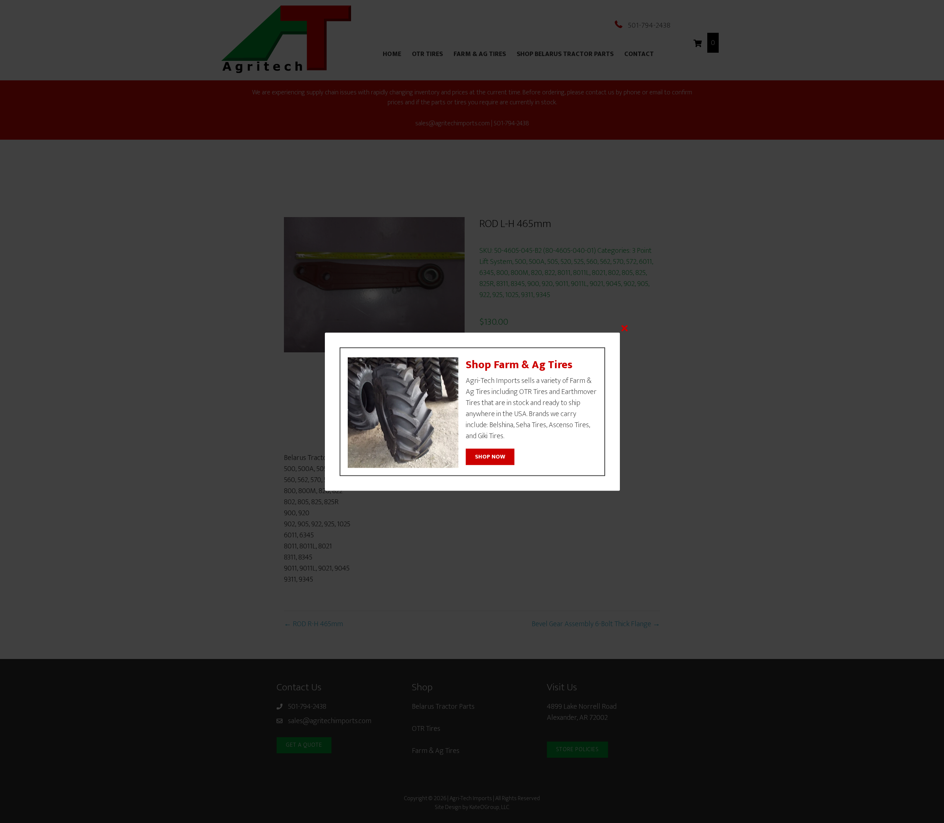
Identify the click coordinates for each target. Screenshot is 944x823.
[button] (490, 457)
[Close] (624, 327)
